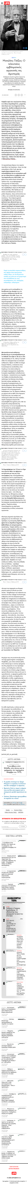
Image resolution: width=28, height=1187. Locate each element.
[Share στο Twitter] (25, 255)
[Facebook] (24, 48)
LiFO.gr (14, 802)
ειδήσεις (22, 804)
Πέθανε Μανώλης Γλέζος (11, 812)
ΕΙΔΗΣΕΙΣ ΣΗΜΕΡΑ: (9, 779)
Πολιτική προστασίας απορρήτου (17, 1181)
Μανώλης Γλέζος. (9, 159)
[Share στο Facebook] (23, 255)
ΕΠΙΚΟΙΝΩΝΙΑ (14, 1169)
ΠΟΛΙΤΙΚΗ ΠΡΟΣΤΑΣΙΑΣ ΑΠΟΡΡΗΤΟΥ (17, 829)
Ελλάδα (14, 57)
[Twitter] (26, 48)
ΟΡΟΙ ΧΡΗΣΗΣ (5, 829)
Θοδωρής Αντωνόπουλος (14, 89)
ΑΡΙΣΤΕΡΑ (20, 812)
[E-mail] (21, 95)
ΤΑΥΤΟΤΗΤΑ (14, 1167)
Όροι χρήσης (5, 1181)
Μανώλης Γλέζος (18, 810)
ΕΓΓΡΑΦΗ (23, 826)
